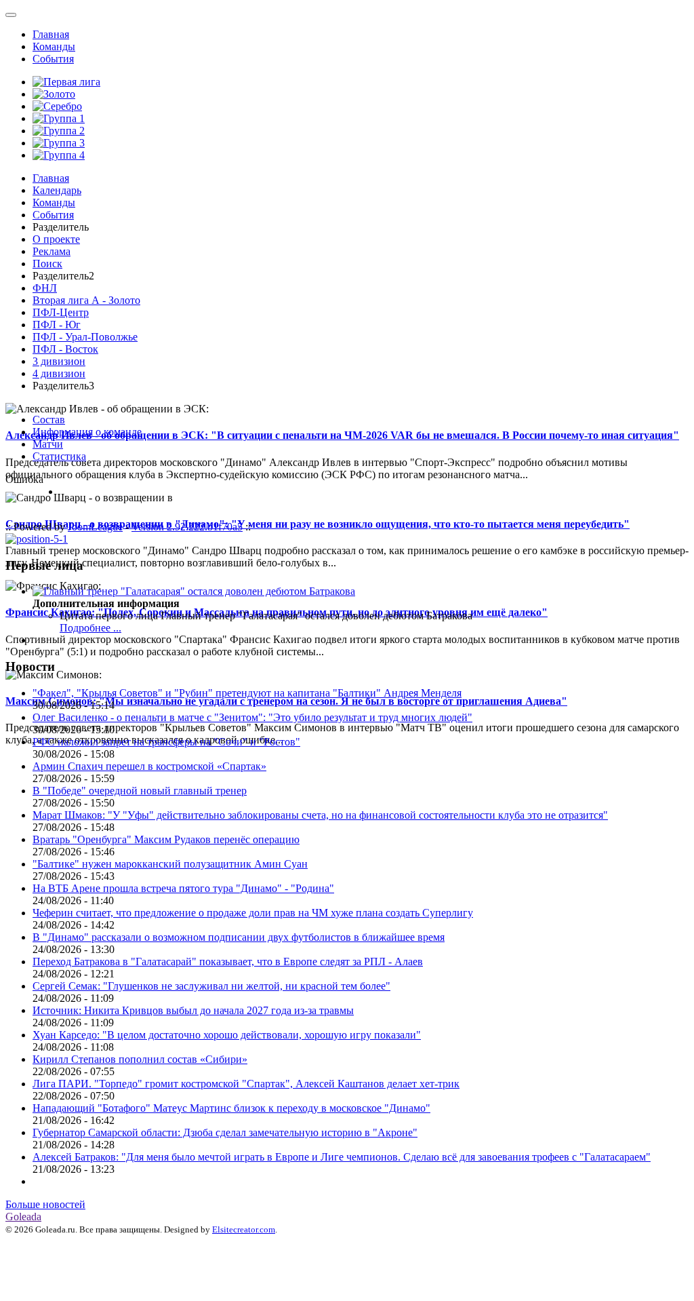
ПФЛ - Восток (65, 349)
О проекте (56, 239)
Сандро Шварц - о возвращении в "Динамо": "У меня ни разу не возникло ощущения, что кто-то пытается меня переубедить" (317, 524)
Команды (54, 46)
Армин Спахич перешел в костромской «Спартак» (149, 766)
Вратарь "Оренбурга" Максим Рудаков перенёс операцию (166, 839)
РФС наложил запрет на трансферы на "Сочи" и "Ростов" (166, 741)
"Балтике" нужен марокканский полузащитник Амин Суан (170, 864)
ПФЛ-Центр (61, 312)
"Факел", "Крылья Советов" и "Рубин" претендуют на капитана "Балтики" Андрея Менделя (247, 693)
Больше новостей (45, 1204)
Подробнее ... (90, 628)
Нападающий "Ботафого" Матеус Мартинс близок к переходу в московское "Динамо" (231, 1108)
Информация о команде (87, 432)
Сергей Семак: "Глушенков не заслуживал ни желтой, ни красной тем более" (211, 986)
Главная (51, 34)
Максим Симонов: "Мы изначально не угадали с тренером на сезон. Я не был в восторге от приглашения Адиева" (286, 701)
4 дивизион (59, 373)
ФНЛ (45, 288)
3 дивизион (59, 361)
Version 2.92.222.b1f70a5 (187, 526)
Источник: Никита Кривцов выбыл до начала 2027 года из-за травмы (193, 1010)
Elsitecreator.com (243, 1229)
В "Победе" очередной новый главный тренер (140, 790)
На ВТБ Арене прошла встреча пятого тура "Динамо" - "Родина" (183, 888)
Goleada (23, 1216)
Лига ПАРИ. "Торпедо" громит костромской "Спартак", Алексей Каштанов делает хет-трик (246, 1083)
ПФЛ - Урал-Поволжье (85, 337)
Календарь (57, 190)
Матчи (48, 444)
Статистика (59, 456)
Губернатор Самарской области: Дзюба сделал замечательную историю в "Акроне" (225, 1132)
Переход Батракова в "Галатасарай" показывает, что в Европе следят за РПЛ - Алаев (228, 961)
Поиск (47, 263)
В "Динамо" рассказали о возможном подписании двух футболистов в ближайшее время (239, 937)
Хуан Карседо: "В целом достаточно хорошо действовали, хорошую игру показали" (227, 1035)
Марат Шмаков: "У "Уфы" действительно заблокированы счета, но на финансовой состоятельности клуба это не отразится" (320, 815)
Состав (49, 419)
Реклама (51, 251)
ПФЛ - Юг (57, 324)
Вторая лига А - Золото (86, 300)
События (53, 58)
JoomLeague (95, 526)
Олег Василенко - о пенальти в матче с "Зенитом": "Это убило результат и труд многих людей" (252, 717)
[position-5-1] (36, 539)
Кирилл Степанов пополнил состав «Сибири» (140, 1059)
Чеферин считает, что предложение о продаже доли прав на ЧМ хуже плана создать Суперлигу (253, 912)
